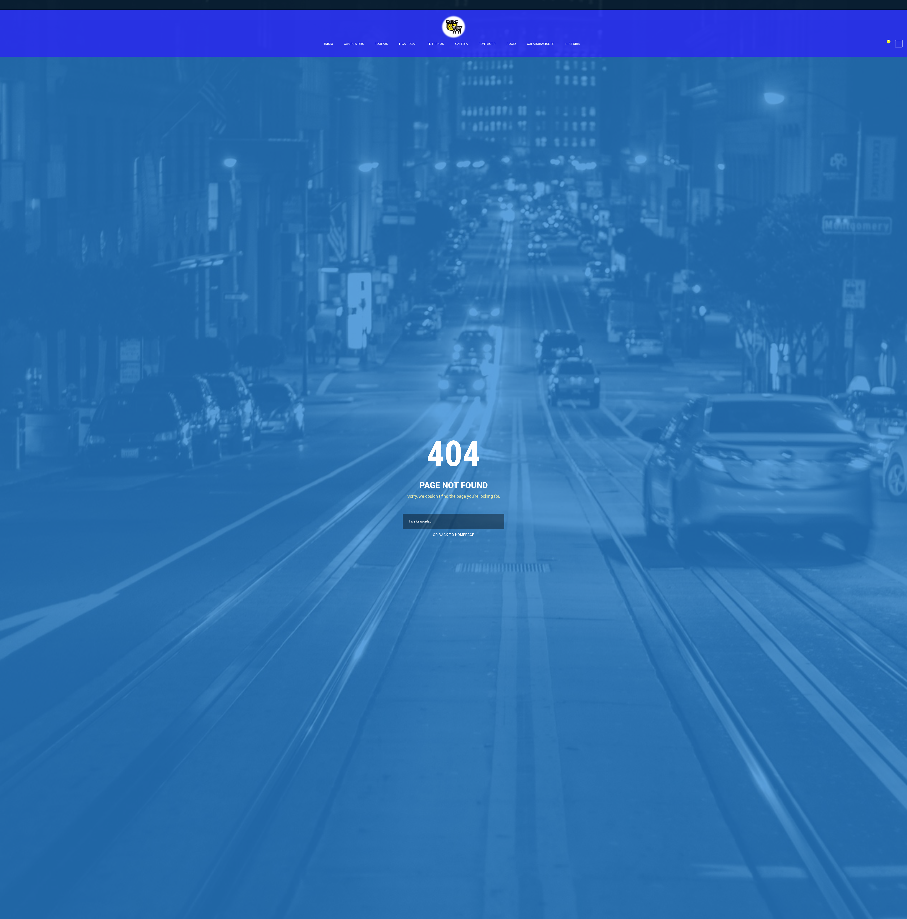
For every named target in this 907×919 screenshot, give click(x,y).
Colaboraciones (541, 44)
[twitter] (890, 5)
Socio (511, 44)
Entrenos (436, 44)
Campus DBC (354, 44)
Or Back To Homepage (453, 535)
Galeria (461, 44)
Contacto (487, 44)
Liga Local (408, 44)
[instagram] (899, 5)
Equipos (381, 44)
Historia (572, 44)
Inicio (328, 44)
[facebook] (881, 5)
